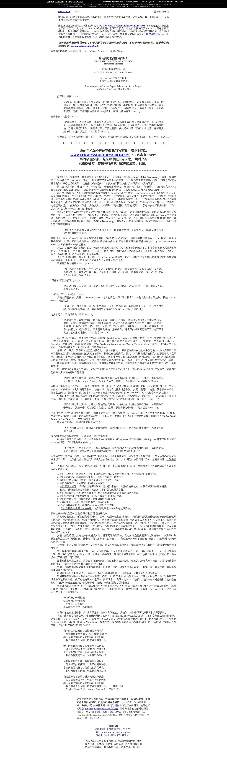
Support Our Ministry (164, 2)
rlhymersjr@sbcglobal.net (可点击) (102, 708)
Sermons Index (64, 12)
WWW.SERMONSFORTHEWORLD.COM (124, 25)
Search (180, 2)
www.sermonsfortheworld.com (116, 732)
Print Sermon (163, 12)
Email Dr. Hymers (147, 2)
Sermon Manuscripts (57, 2)
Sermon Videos (132, 2)
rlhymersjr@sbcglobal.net (83, 45)
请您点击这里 (153, 34)
